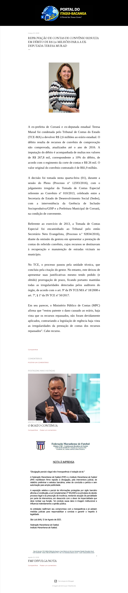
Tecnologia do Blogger (66, 581)
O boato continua (43, 425)
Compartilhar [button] (33, 350)
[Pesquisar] (98, 7)
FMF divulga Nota (42, 561)
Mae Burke (72, 586)
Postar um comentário (38, 362)
